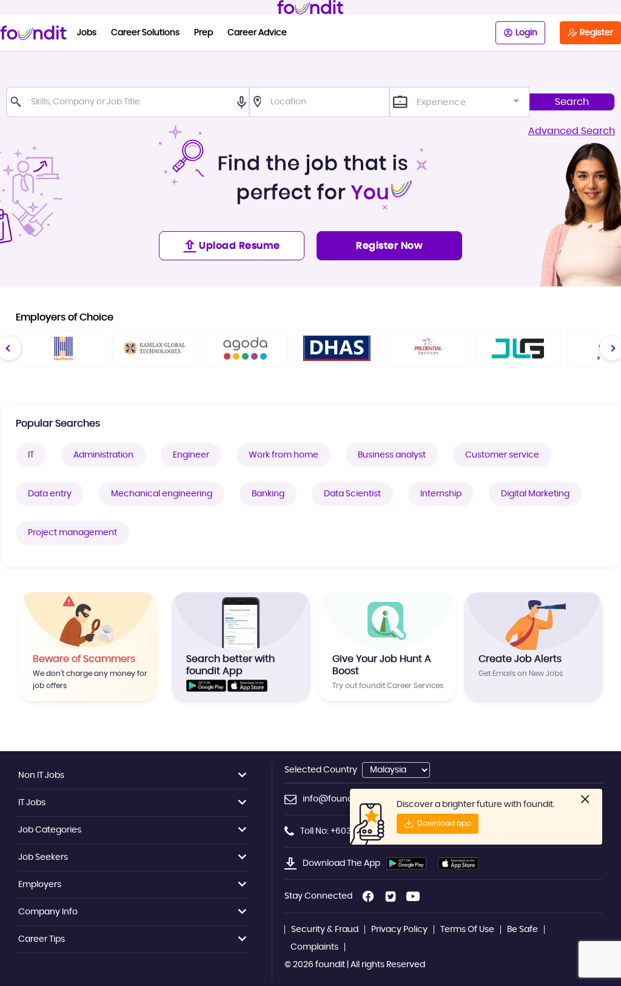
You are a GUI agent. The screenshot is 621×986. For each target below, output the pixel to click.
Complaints (314, 947)
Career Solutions (145, 33)
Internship (441, 494)
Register (596, 33)
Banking (268, 494)
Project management (72, 532)
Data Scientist (352, 494)
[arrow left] (8, 348)
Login (526, 33)
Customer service (502, 455)
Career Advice (257, 33)
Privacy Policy (399, 929)
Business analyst (392, 455)
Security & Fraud (324, 929)
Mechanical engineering (161, 494)
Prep (203, 33)
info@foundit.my (337, 799)
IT (31, 455)
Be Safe (522, 929)
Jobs (86, 33)
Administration (103, 455)
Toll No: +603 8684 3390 (348, 831)
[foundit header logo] (310, 7)
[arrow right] (611, 348)
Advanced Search (571, 131)
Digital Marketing (535, 494)
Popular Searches (58, 423)
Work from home (283, 455)
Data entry (50, 494)
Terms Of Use (467, 929)
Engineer (191, 455)
